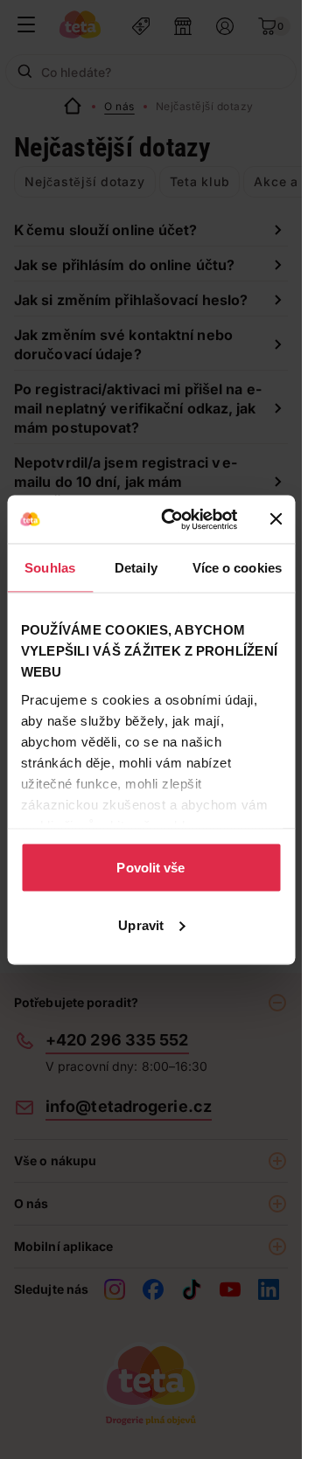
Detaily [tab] (136, 567)
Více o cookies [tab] (237, 567)
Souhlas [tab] (49, 567)
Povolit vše (150, 867)
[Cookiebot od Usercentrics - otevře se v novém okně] (173, 519)
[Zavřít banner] (276, 519)
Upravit (141, 924)
